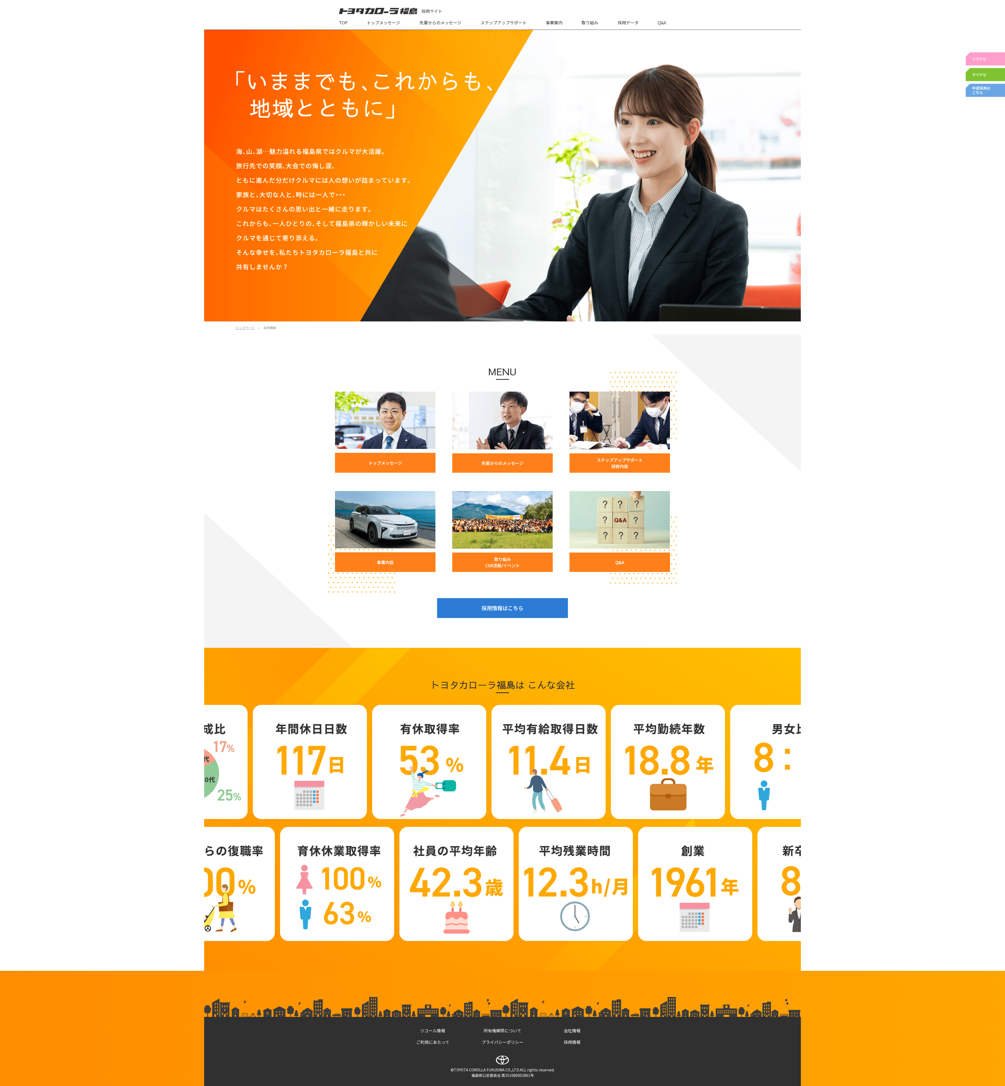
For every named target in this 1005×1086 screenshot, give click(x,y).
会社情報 (572, 1030)
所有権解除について (502, 1030)
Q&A (662, 22)
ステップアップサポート (504, 22)
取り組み (590, 22)
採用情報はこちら (502, 608)
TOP (343, 22)
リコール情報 (432, 1030)
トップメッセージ (383, 22)
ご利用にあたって (432, 1042)
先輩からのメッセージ (440, 22)
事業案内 (554, 22)
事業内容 (385, 562)
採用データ (628, 22)
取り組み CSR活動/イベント (502, 562)
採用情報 (572, 1042)
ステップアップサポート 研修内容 (620, 463)
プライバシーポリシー (502, 1042)
